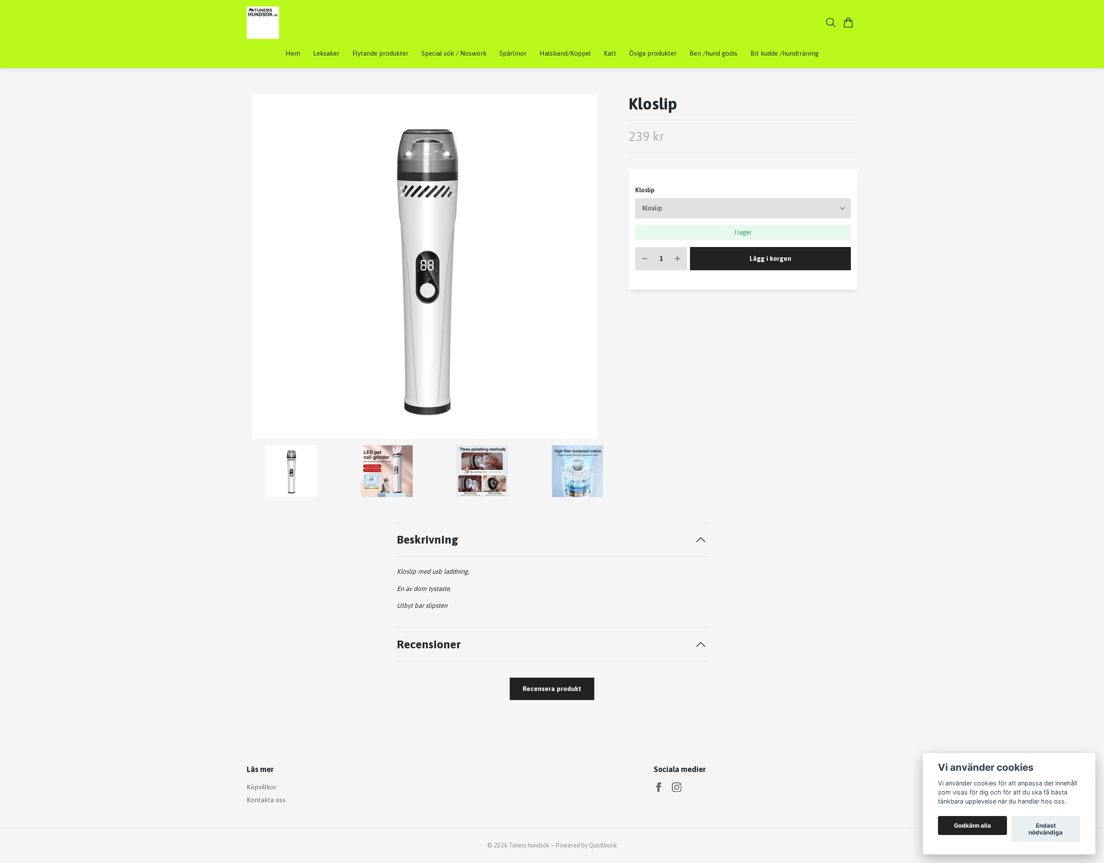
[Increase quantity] (677, 258)
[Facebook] (659, 787)
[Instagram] (677, 787)
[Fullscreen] (425, 266)
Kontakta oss (266, 800)
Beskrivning (427, 539)
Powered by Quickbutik (586, 845)
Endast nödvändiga (1046, 829)
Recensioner (429, 644)
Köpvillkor (261, 787)
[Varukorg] (848, 22)
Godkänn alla (972, 825)
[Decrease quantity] (645, 258)
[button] (589, 269)
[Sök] (831, 22)
